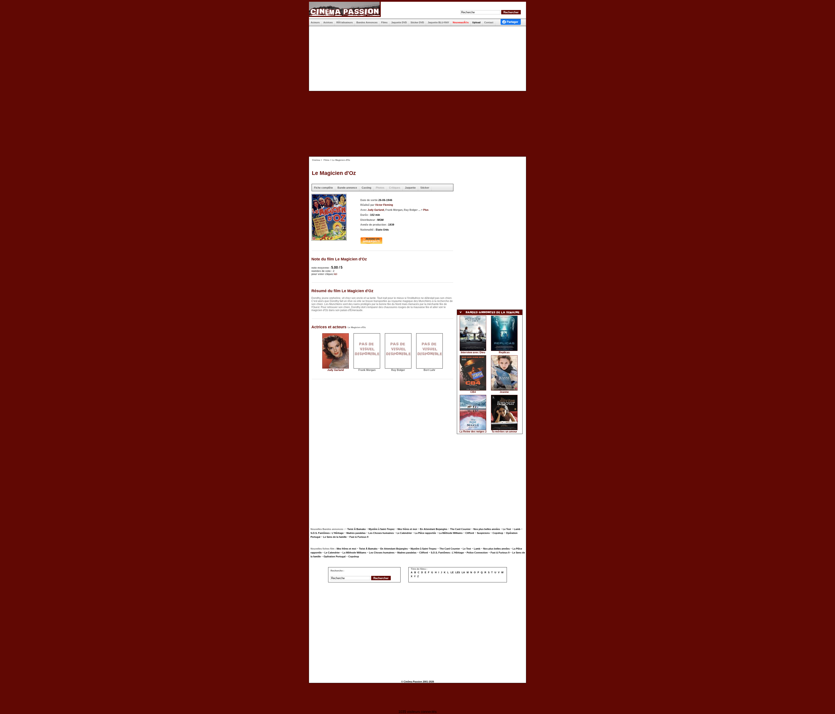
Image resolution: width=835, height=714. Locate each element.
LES (457, 572)
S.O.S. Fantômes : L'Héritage (327, 533)
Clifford (469, 533)
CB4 (473, 392)
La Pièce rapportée (425, 533)
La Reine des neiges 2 (473, 431)
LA (463, 572)
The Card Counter (460, 529)
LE (452, 572)
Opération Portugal (335, 556)
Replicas (504, 352)
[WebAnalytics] (417, 697)
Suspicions (483, 533)
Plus (426, 209)
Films (326, 160)
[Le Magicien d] (329, 239)
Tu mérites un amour (504, 431)
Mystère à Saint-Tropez (382, 529)
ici (335, 274)
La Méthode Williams (451, 533)
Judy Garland (375, 209)
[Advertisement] (415, 58)
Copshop (498, 533)
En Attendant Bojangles (433, 529)
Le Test (507, 529)
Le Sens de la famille (335, 537)
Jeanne (504, 392)
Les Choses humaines (381, 533)
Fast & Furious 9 (358, 537)
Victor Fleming (384, 204)
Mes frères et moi (407, 529)
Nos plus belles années (486, 529)
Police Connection (477, 552)
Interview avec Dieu (473, 352)
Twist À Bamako (356, 529)
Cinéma (316, 160)
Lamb (517, 529)
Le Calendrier (404, 533)
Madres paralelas (356, 533)
